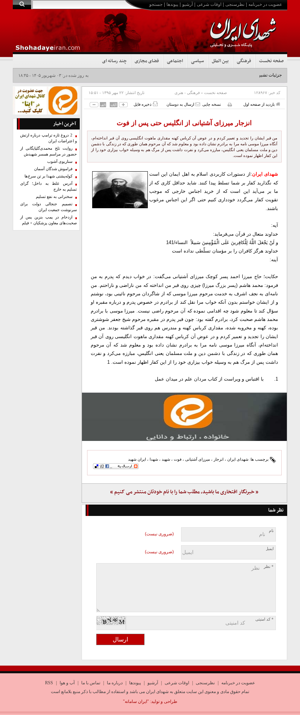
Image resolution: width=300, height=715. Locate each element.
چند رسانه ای (114, 61)
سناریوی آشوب (59, 162)
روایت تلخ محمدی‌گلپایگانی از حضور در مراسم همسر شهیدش (48, 151)
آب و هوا (67, 682)
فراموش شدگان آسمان (53, 169)
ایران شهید (137, 459)
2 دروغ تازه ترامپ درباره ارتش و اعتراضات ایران (48, 138)
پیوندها (172, 4)
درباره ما (115, 682)
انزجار (219, 459)
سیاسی (197, 61)
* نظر (269, 567)
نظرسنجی (234, 4)
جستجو (155, 4)
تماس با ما (90, 682)
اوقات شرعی (209, 4)
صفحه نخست (271, 61)
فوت (177, 459)
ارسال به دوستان (180, 104)
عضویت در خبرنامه (265, 4)
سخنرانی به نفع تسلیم (54, 197)
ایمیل (269, 549)
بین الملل (220, 61)
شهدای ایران (237, 459)
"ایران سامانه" (136, 701)
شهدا (154, 459)
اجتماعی (175, 61)
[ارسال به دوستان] (197, 104)
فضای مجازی (147, 61)
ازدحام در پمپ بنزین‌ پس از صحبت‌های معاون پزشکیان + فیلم (48, 220)
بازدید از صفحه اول (259, 104)
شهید (166, 459)
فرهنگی (244, 61)
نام (271, 531)
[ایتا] (184, 417)
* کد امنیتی (264, 619)
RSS (49, 682)
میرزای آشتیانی (197, 459)
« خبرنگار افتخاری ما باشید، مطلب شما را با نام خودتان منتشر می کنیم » (184, 492)
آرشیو (187, 4)
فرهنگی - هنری (187, 92)
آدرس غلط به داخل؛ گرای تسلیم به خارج (48, 186)
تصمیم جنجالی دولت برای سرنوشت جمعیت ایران (48, 207)
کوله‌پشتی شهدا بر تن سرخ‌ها (48, 176)
